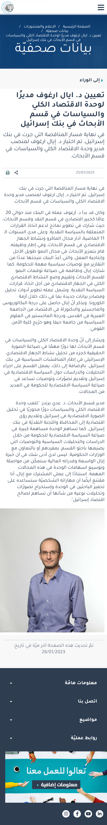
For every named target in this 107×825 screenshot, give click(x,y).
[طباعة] (7, 173)
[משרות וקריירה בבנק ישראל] (53, 777)
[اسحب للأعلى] (53, 668)
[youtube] (88, 814)
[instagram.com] (66, 814)
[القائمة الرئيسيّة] (101, 7)
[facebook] (77, 814)
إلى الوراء (90, 80)
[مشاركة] (16, 173)
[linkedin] (99, 814)
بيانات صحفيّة (57, 31)
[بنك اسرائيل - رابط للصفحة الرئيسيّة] (7, 7)
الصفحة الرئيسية (76, 27)
